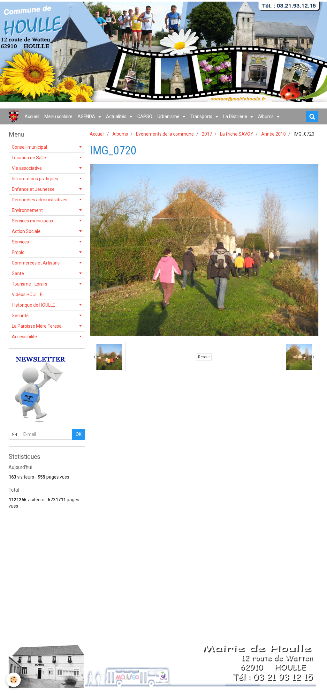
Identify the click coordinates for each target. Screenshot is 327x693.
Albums (266, 116)
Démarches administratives (39, 199)
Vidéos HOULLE (27, 294)
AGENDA (87, 116)
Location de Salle (29, 157)
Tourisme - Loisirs (29, 284)
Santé (18, 273)
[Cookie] (13, 680)
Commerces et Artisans (36, 262)
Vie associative (27, 168)
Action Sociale (26, 231)
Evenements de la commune (165, 134)
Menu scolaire (58, 116)
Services (20, 241)
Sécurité (20, 315)
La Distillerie (235, 116)
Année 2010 (273, 134)
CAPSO (144, 116)
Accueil (32, 116)
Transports (201, 116)
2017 (207, 134)
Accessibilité (24, 336)
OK (78, 434)
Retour (204, 357)
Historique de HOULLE (33, 305)
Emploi (19, 252)
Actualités (116, 116)
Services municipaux (32, 220)
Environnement (27, 210)
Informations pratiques (35, 178)
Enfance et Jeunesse (33, 189)
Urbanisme (168, 116)
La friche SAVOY (236, 134)
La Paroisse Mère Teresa (37, 326)
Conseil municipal (29, 147)
